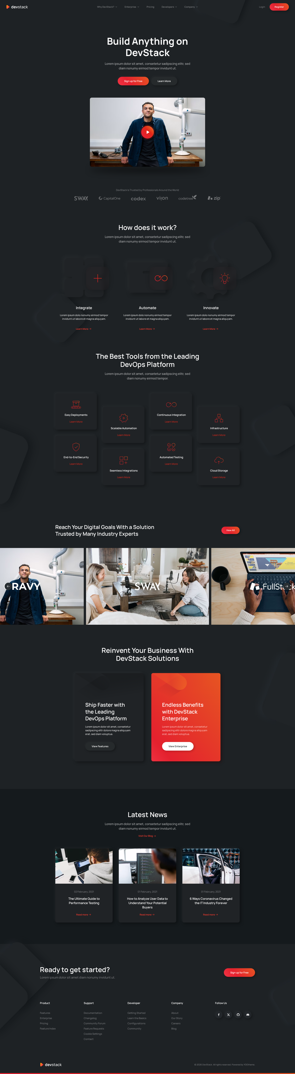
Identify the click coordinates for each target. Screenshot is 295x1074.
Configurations (136, 1023)
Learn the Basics (137, 1018)
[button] (147, 132)
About (175, 1013)
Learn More (164, 81)
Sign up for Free (133, 81)
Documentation (93, 1013)
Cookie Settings (93, 1033)
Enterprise (46, 1018)
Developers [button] (168, 6)
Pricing (150, 6)
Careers (175, 1023)
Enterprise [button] (130, 6)
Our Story (177, 1018)
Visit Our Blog (145, 835)
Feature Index (48, 1028)
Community (134, 1028)
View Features (100, 746)
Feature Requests (94, 1028)
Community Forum (94, 1023)
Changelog (90, 1018)
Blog (174, 1028)
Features (45, 1013)
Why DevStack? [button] (105, 6)
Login (262, 6)
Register (279, 6)
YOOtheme (249, 1064)
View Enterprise (178, 746)
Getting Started (137, 1013)
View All (230, 530)
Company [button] (189, 6)
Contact (89, 1039)
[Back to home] (17, 7)
